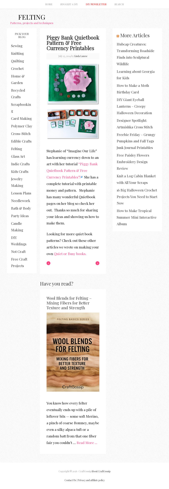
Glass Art (18, 156)
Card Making (21, 118)
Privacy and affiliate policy (91, 480)
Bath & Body (21, 208)
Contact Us (70, 480)
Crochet (17, 68)
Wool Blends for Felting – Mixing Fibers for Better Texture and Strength (69, 302)
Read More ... (87, 442)
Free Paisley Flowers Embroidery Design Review (133, 162)
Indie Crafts (20, 163)
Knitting (17, 53)
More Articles (135, 35)
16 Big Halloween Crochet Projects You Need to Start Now (137, 196)
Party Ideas (20, 215)
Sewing (16, 45)
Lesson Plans (21, 193)
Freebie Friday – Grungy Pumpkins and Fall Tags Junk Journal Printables (136, 141)
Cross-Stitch (21, 133)
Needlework (20, 200)
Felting (31, 17)
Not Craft (18, 251)
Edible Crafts (21, 141)
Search (119, 4)
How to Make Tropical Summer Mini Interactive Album (136, 217)
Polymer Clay (21, 126)
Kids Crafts (19, 171)
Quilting (17, 60)
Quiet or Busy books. (70, 253)
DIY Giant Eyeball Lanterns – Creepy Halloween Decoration (134, 106)
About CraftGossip (101, 471)
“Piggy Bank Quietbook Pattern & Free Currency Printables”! (72, 170)
